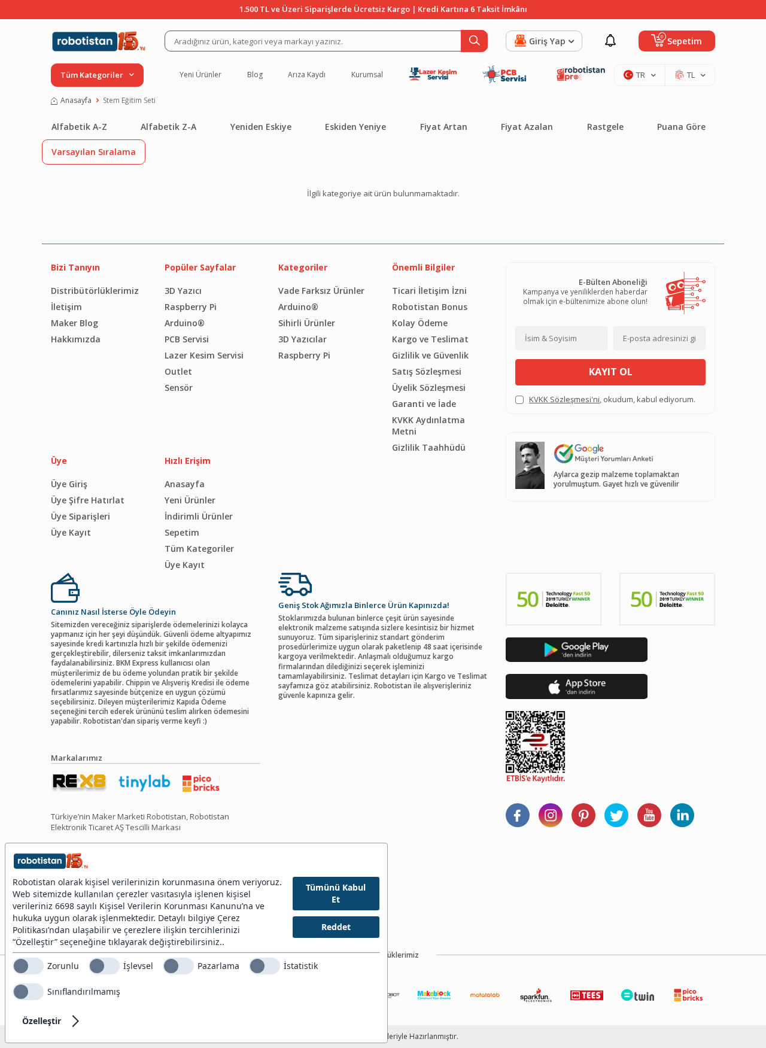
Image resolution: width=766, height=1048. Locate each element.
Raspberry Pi (191, 306)
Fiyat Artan (443, 126)
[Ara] (474, 41)
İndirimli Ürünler (199, 516)
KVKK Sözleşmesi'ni (564, 399)
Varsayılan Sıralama (93, 151)
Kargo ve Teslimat (430, 339)
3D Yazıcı (183, 290)
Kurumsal (367, 75)
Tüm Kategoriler (199, 548)
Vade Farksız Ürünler (321, 290)
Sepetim (182, 532)
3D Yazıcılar (302, 339)
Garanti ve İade (424, 403)
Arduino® (185, 323)
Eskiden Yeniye (355, 126)
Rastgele (605, 126)
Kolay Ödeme (420, 323)
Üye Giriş (69, 484)
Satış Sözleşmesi (426, 371)
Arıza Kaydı (307, 75)
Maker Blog (74, 323)
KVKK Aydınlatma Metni (428, 425)
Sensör (179, 387)
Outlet (178, 371)
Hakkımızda (76, 339)
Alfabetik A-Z (79, 126)
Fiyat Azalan (527, 126)
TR (640, 74)
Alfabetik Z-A (168, 126)
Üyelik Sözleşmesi (429, 387)
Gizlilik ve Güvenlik (430, 355)
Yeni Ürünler (200, 75)
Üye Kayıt (71, 532)
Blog (255, 75)
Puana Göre (681, 126)
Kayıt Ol (611, 371)
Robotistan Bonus (429, 306)
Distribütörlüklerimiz (95, 290)
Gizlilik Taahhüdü (429, 447)
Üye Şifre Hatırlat (87, 500)
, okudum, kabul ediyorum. (612, 399)
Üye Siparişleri (80, 516)
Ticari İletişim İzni (429, 290)
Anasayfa (76, 100)
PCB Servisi (187, 339)
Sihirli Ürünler (306, 323)
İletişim (66, 306)
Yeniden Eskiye (260, 126)
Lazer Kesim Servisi (204, 355)
